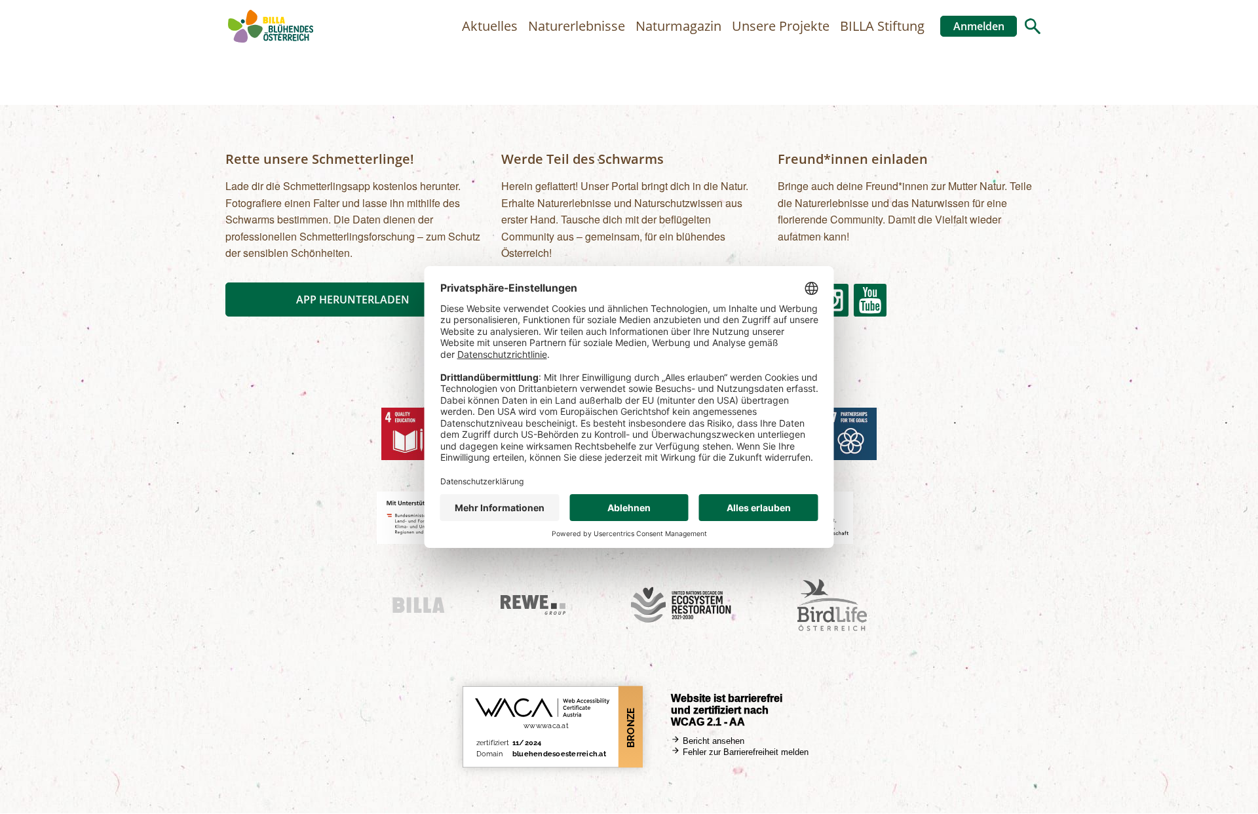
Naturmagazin (678, 26)
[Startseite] (270, 26)
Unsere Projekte (780, 26)
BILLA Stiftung (882, 26)
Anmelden (978, 26)
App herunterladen (353, 299)
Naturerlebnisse (576, 26)
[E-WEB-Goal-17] (850, 434)
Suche (1032, 26)
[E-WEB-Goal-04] (407, 434)
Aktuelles (490, 26)
